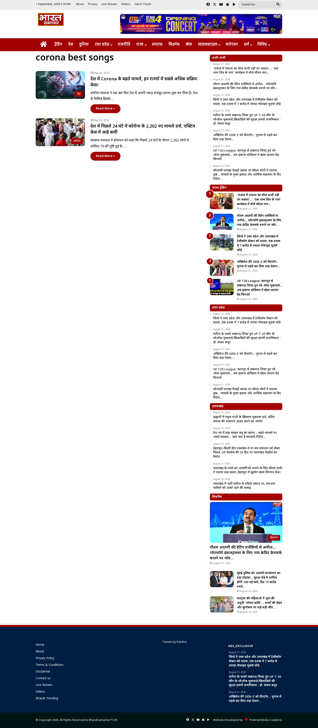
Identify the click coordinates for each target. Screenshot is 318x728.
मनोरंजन (232, 44)
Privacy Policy (45, 658)
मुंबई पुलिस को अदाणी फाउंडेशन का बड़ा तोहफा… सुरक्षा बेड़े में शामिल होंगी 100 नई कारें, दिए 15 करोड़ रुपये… (258, 580)
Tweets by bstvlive (174, 642)
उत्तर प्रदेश (102, 44)
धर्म (246, 44)
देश (70, 44)
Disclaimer (43, 672)
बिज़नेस (174, 44)
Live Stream (109, 4)
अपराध (157, 44)
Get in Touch (143, 4)
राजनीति (124, 44)
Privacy (92, 4)
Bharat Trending (47, 699)
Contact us (43, 679)
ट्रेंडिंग (58, 44)
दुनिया (84, 44)
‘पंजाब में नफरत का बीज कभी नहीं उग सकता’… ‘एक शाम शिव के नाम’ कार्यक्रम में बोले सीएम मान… (259, 199)
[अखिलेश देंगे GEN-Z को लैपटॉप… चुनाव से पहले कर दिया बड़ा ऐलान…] (222, 268)
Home (40, 645)
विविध (262, 44)
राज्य (139, 44)
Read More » (105, 109)
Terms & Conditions (50, 665)
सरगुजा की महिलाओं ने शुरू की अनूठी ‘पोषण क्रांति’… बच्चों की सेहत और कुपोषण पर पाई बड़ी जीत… (259, 603)
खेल (189, 44)
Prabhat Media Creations (265, 720)
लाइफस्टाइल (207, 44)
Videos (125, 4)
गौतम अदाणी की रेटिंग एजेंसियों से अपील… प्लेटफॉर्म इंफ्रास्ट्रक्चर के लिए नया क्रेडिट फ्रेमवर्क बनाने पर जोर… (259, 220)
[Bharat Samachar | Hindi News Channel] (51, 19)
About (80, 4)
